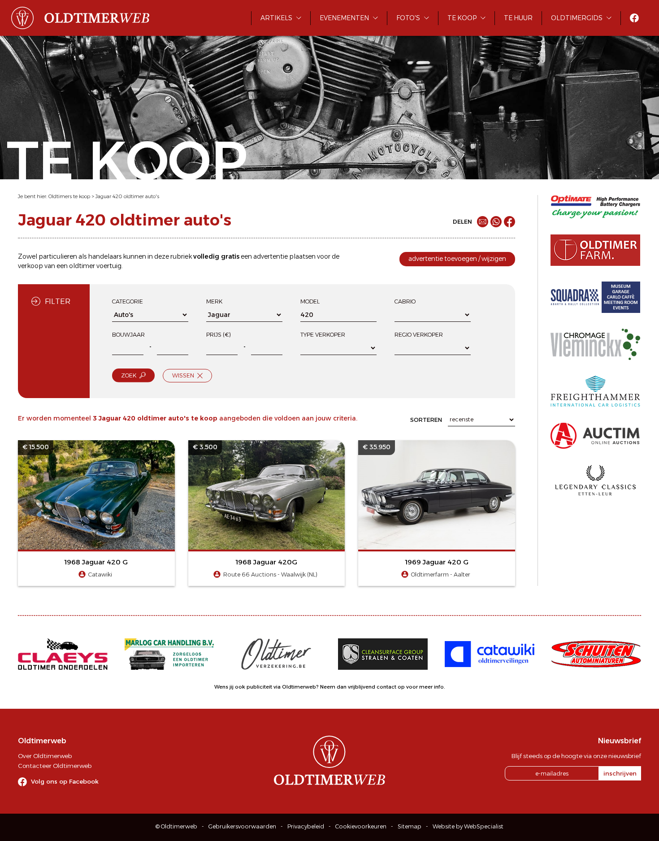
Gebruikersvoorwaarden (242, 826)
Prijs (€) (218, 334)
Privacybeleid (305, 826)
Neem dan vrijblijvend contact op (362, 687)
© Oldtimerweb (176, 826)
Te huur (518, 18)
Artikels (276, 18)
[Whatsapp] (496, 221)
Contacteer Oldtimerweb (54, 765)
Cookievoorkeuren (360, 826)
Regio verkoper (419, 334)
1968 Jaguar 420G (266, 562)
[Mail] (482, 221)
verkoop (30, 266)
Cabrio (405, 301)
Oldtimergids (577, 18)
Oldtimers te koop (69, 196)
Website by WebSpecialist (468, 826)
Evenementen (344, 18)
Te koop (462, 18)
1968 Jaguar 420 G (96, 562)
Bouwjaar (128, 334)
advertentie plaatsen (284, 256)
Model (310, 301)
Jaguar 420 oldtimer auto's (127, 196)
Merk (214, 301)
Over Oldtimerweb (45, 755)
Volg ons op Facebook (65, 781)
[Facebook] (509, 221)
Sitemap (409, 826)
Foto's (408, 18)
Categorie (127, 301)
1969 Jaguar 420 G (436, 562)
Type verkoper (322, 334)
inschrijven (620, 773)
